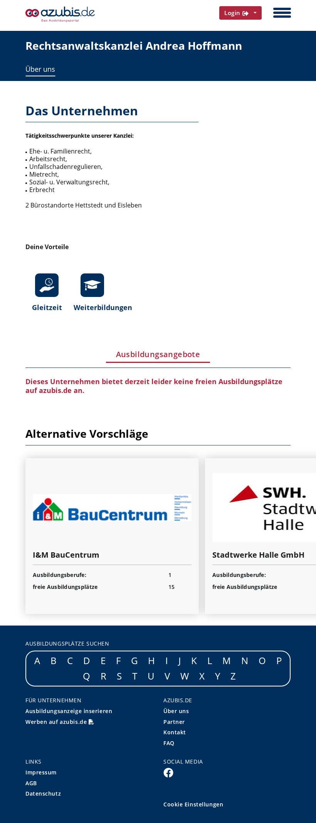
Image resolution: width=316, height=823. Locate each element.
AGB (31, 783)
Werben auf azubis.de (57, 721)
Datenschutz (43, 793)
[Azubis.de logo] (60, 14)
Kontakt (174, 732)
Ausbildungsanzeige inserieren (68, 711)
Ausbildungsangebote (158, 354)
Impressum (41, 772)
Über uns (40, 69)
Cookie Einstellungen (193, 804)
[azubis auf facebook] (168, 772)
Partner (174, 721)
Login (233, 13)
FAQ (169, 743)
